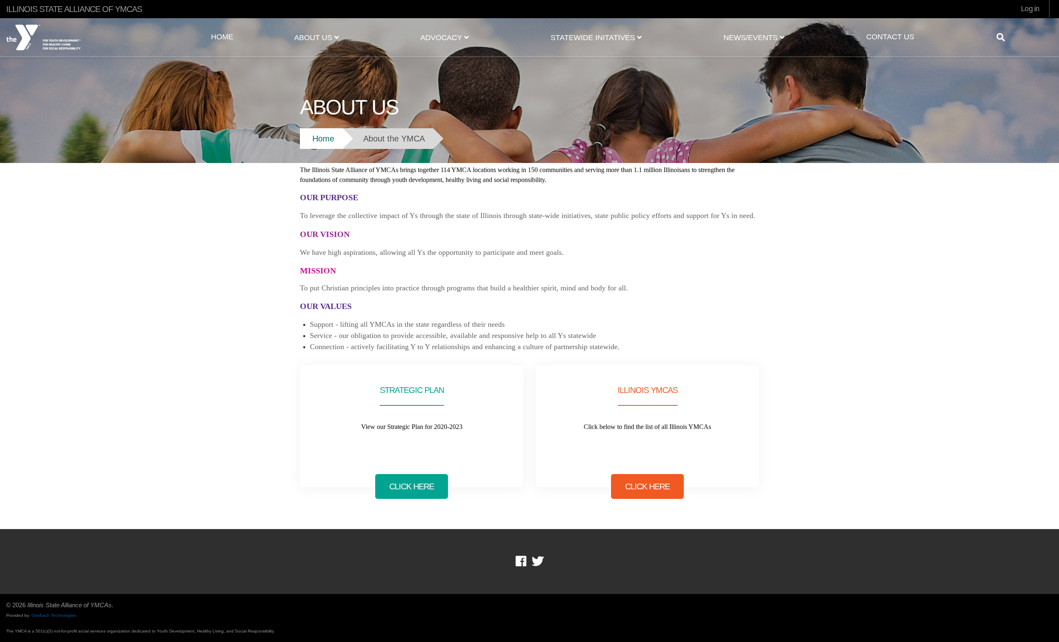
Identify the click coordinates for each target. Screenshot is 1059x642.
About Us (314, 38)
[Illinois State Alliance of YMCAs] (88, 34)
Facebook (526, 561)
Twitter (538, 561)
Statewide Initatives (594, 38)
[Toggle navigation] (1004, 37)
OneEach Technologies (53, 615)
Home (222, 37)
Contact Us (890, 37)
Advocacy (442, 38)
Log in (1030, 9)
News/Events (752, 38)
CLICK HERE (411, 486)
